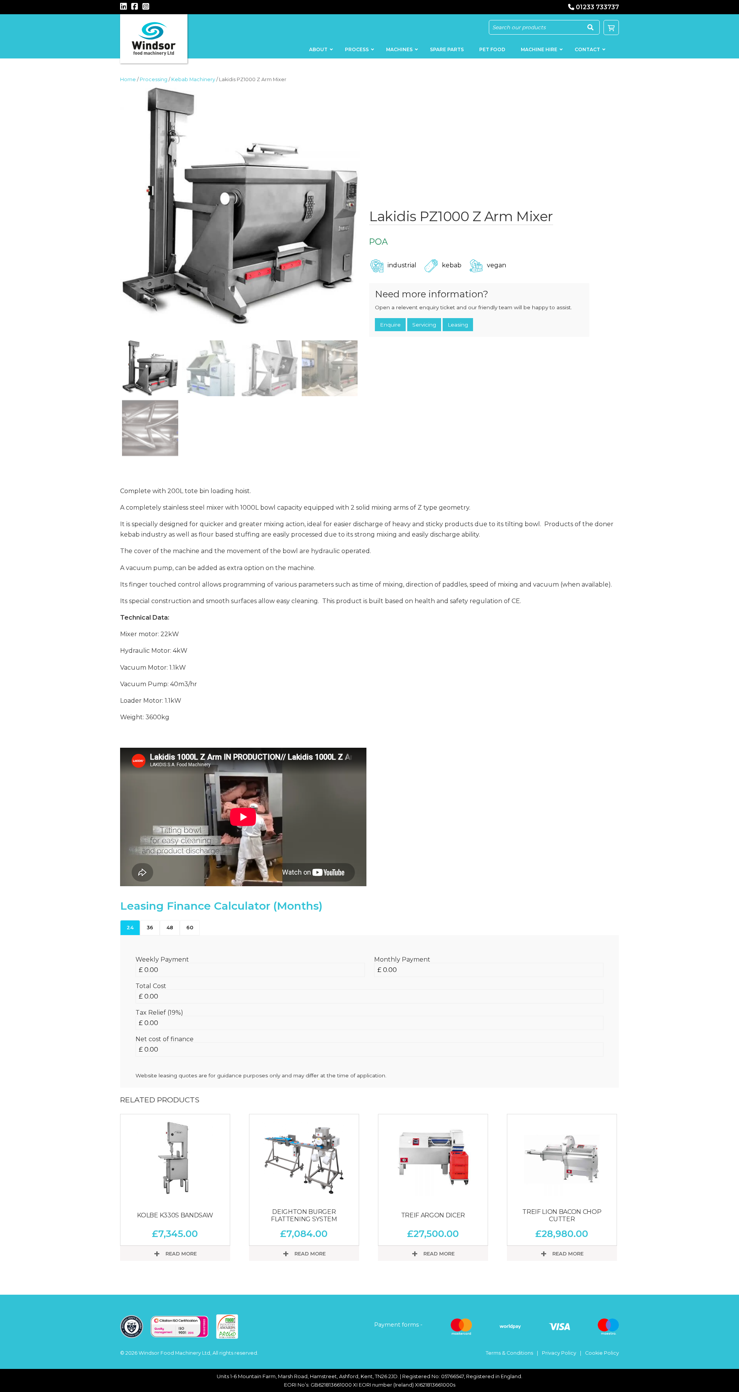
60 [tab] (189, 927)
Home (128, 79)
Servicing (424, 325)
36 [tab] (150, 927)
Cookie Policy (602, 1353)
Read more (180, 1254)
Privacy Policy (559, 1353)
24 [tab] (130, 927)
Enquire (390, 325)
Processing (153, 79)
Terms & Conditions (509, 1353)
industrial (402, 265)
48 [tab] (169, 927)
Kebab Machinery (193, 79)
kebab (451, 265)
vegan (496, 265)
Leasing (458, 325)
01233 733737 (597, 7)
